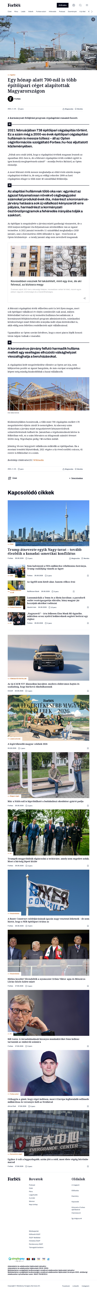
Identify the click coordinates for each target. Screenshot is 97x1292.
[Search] (80, 5)
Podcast (62, 11)
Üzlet (9, 11)
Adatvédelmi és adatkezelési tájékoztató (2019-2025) (28, 1268)
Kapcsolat (75, 1202)
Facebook (66, 1286)
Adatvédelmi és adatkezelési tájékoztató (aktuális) (27, 1266)
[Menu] (87, 5)
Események (72, 11)
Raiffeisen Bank (33, 591)
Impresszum (76, 1213)
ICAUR (10, 691)
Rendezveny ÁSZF (36, 1244)
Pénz (16, 11)
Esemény (75, 1196)
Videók (30, 11)
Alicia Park (12, 1106)
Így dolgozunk (77, 1218)
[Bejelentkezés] (73, 5)
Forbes (10, 558)
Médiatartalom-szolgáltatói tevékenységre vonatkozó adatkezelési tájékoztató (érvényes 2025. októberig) (48, 1272)
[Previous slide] (5, 11)
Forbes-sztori (41, 11)
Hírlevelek (52, 11)
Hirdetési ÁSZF (34, 1241)
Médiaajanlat (34, 1231)
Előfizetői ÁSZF (34, 1234)
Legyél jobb (33, 1195)
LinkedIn (76, 1286)
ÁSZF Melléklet (34, 1238)
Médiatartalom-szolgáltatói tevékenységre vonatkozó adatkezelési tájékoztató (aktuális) (41, 1270)
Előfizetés (63, 5)
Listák (23, 11)
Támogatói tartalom (36, 1247)
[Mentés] (88, 576)
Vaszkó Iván (31, 607)
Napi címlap (33, 1204)
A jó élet (82, 11)
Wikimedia (38, 460)
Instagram (85, 1286)
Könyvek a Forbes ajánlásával (78, 1208)
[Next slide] (91, 11)
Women (32, 1201)
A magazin (75, 1185)
